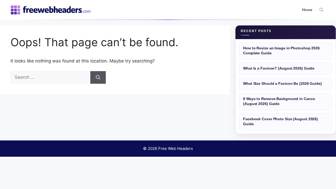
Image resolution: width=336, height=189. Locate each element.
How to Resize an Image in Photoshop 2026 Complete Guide (281, 50)
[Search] (98, 77)
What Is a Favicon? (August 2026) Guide (278, 68)
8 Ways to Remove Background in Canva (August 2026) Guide (279, 101)
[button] (321, 10)
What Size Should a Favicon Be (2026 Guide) (282, 84)
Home (307, 10)
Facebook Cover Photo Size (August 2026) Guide (280, 121)
